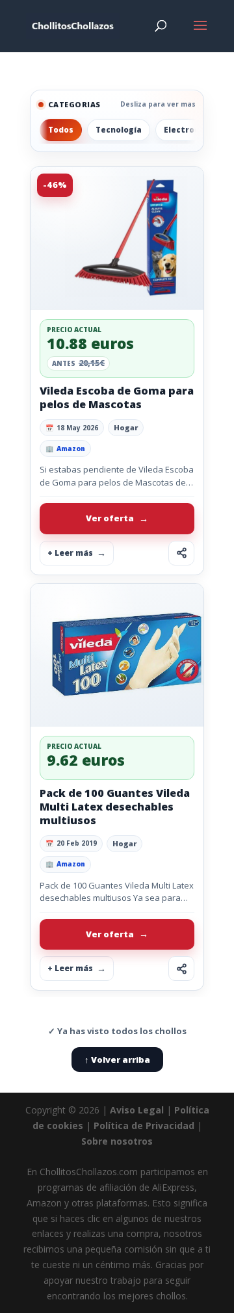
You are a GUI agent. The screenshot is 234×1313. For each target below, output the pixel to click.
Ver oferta (110, 518)
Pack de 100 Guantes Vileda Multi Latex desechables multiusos (115, 806)
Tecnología (119, 130)
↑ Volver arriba (117, 1059)
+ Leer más (70, 552)
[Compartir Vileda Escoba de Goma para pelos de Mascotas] (181, 553)
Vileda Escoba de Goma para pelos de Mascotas (117, 397)
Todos (60, 130)
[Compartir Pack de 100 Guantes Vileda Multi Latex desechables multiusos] (181, 968)
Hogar (126, 427)
